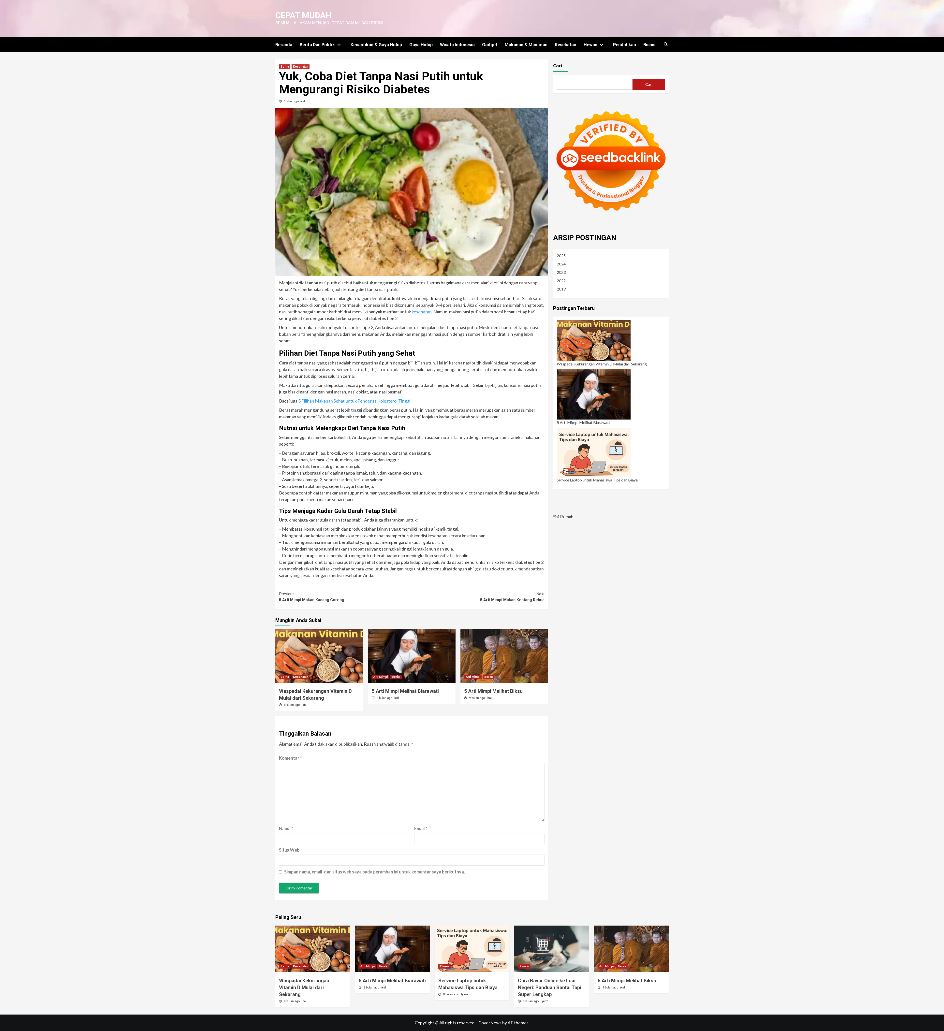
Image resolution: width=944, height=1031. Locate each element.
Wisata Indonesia (457, 44)
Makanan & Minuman (526, 44)
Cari (557, 65)
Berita (284, 66)
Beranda (283, 44)
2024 (561, 263)
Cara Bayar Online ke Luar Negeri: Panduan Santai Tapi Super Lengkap (549, 987)
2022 (561, 280)
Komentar (290, 758)
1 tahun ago (291, 101)
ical (302, 101)
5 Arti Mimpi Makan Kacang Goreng (311, 597)
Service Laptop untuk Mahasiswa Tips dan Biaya (597, 480)
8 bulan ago (292, 705)
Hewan (590, 44)
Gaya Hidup (421, 44)
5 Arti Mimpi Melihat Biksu (493, 691)
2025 (561, 255)
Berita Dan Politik (317, 44)
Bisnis (649, 44)
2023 (561, 272)
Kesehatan (565, 44)
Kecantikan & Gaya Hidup (376, 44)
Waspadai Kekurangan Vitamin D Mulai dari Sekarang (602, 364)
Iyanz (464, 994)
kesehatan (422, 311)
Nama (286, 828)
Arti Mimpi (380, 677)
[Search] (666, 44)
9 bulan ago (477, 698)
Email (420, 828)
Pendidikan (624, 44)
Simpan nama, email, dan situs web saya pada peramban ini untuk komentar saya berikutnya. (374, 871)
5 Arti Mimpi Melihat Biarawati (405, 691)
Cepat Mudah (303, 15)
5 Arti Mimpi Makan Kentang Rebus (512, 597)
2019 (561, 289)
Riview (444, 966)
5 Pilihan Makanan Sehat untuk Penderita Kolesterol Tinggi (354, 401)
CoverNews (490, 1022)
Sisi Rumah (563, 516)
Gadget (489, 44)
